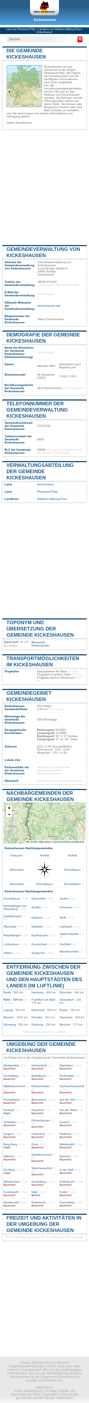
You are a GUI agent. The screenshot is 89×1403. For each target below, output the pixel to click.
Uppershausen (69, 933)
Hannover (66, 1017)
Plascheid (10, 926)
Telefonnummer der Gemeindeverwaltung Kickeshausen (37, 410)
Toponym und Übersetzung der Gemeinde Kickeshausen (40, 629)
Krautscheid (39, 944)
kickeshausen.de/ (49, 305)
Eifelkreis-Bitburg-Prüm (52, 499)
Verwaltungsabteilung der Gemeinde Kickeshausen (40, 471)
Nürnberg (10, 1024)
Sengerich (38, 953)
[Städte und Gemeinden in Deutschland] (44, 7)
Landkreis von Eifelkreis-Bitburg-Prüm (59, 29)
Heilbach (37, 917)
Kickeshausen (45, 20)
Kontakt (51, 1391)
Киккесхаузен (40, 645)
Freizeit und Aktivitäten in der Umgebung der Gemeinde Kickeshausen (43, 1224)
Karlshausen (39, 935)
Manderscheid (69, 951)
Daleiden (37, 926)
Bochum (65, 1024)
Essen (64, 1010)
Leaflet (33, 841)
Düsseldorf (67, 999)
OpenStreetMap (62, 841)
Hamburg (37, 992)
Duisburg (37, 1024)
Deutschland (45, 484)
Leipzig (8, 1010)
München (66, 992)
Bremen (9, 1017)
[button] (9, 808)
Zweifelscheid (12, 916)
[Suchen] (79, 39)
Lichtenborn (11, 944)
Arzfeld (44, 855)
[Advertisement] (44, 187)
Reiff (63, 917)
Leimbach (66, 926)
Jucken (64, 898)
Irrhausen (16, 855)
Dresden (37, 1017)
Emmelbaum (72, 869)
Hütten (8, 953)
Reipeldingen (12, 935)
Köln (7, 999)
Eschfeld (65, 944)
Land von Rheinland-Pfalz (21, 29)
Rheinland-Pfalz (47, 491)
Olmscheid (16, 869)
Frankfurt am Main (43, 999)
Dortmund (37, 1010)
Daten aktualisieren (19, 122)
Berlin (7, 992)
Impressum (44, 1387)
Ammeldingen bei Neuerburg (15, 907)
